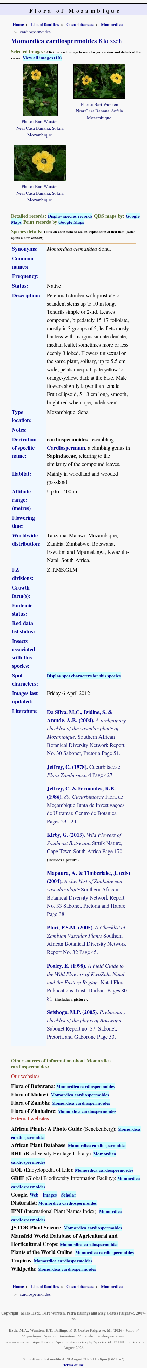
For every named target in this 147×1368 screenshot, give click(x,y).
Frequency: (25, 276)
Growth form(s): (21, 591)
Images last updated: (25, 697)
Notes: (19, 429)
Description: (26, 295)
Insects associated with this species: (23, 653)
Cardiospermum (66, 447)
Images (50, 1194)
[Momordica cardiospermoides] (40, 89)
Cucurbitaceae (80, 24)
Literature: (25, 711)
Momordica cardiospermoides (85, 1086)
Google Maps (71, 221)
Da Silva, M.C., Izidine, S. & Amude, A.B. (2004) (79, 716)
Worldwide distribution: (26, 539)
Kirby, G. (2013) (65, 834)
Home (18, 24)
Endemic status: (22, 609)
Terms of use (73, 1365)
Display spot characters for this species (84, 675)
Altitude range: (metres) (21, 499)
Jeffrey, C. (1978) (66, 767)
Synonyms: (25, 248)
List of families (45, 24)
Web (34, 1194)
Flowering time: (23, 521)
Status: (20, 285)
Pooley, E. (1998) (66, 966)
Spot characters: (25, 679)
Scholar (68, 1194)
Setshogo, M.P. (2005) (72, 1012)
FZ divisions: (23, 574)
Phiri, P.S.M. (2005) (69, 927)
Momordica (112, 24)
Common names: (23, 262)
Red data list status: (23, 627)
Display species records (70, 216)
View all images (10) (42, 57)
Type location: (22, 416)
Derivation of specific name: (24, 447)
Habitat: (21, 473)
